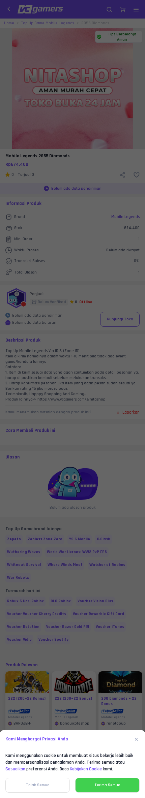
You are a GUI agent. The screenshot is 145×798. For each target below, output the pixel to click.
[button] (72, 399)
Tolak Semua (38, 785)
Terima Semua (107, 785)
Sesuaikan (15, 769)
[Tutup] (137, 739)
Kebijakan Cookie (86, 769)
